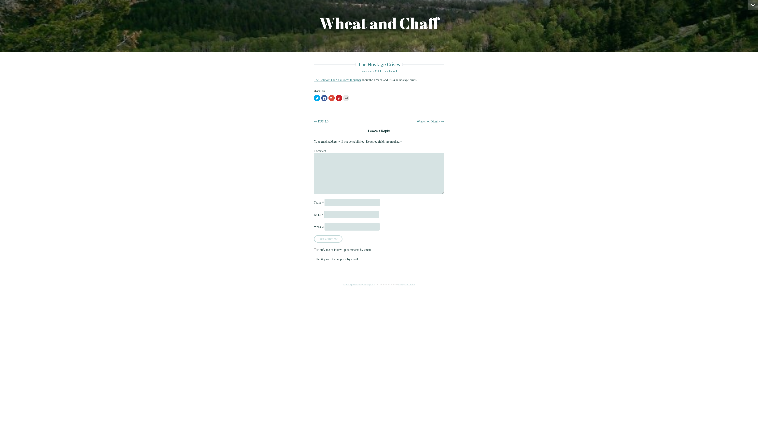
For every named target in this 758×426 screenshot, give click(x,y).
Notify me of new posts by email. (338, 259)
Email (319, 214)
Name (319, 202)
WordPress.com (406, 284)
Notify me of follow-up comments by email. (344, 250)
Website (319, 227)
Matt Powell (391, 70)
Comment (320, 151)
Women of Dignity (430, 121)
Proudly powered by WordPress (359, 284)
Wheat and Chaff (379, 23)
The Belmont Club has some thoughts (337, 80)
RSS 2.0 (321, 121)
